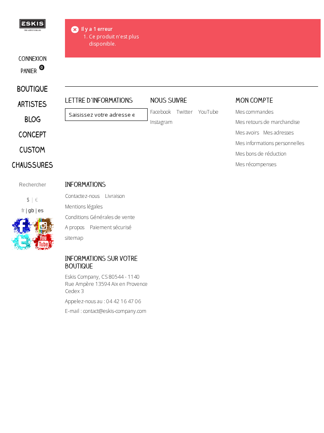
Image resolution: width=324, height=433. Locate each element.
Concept (32, 134)
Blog (32, 119)
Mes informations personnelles (269, 143)
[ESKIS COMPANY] (32, 24)
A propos (74, 227)
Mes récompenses (255, 164)
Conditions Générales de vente (100, 217)
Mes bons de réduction (260, 154)
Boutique (32, 89)
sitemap (74, 238)
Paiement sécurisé (111, 227)
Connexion (32, 59)
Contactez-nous (82, 196)
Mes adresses (278, 132)
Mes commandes (254, 112)
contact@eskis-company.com (114, 311)
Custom (32, 150)
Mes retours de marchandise (267, 122)
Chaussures (32, 165)
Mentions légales (84, 206)
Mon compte (254, 100)
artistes (32, 104)
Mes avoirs (247, 132)
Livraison (115, 196)
